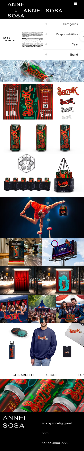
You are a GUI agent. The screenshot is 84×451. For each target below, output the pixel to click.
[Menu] (76, 3)
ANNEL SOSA (43, 11)
